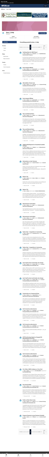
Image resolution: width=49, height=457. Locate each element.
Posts (4, 50)
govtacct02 (35, 69)
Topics (4, 48)
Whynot (34, 416)
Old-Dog (34, 84)
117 (30, 47)
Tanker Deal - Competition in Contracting (32, 232)
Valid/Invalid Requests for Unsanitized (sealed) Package (34, 145)
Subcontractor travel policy (29, 203)
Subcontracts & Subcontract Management (31, 296)
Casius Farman (36, 162)
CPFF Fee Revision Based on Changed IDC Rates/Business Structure (32, 337)
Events (4, 64)
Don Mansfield (38, 370)
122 (37, 47)
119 (33, 47)
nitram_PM (35, 264)
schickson (35, 339)
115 (27, 47)
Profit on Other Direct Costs (29, 400)
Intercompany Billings (28, 67)
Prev (21, 47)
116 (28, 47)
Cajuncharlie (35, 295)
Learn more (2, 2)
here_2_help (26, 53)
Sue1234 (34, 53)
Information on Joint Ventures (30, 161)
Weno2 (34, 401)
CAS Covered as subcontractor (30, 309)
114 (25, 47)
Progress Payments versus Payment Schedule (33, 415)
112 (22, 47)
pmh (33, 205)
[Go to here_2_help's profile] (20, 53)
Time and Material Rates (28, 113)
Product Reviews (6, 73)
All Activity (5, 42)
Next (40, 47)
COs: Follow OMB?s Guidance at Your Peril (32, 369)
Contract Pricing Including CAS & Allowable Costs (33, 69)
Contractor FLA (36, 233)
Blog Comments (6, 58)
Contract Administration (40, 190)
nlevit (34, 115)
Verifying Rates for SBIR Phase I (30, 52)
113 (24, 47)
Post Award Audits (27, 384)
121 (36, 47)
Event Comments (6, 67)
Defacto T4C (25, 176)
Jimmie (34, 147)
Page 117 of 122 (44, 47)
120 (34, 47)
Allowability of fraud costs (29, 83)
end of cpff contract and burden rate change (33, 262)
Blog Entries (5, 56)
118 (31, 47)
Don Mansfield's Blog (27, 372)
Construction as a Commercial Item (31, 293)
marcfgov (34, 310)
